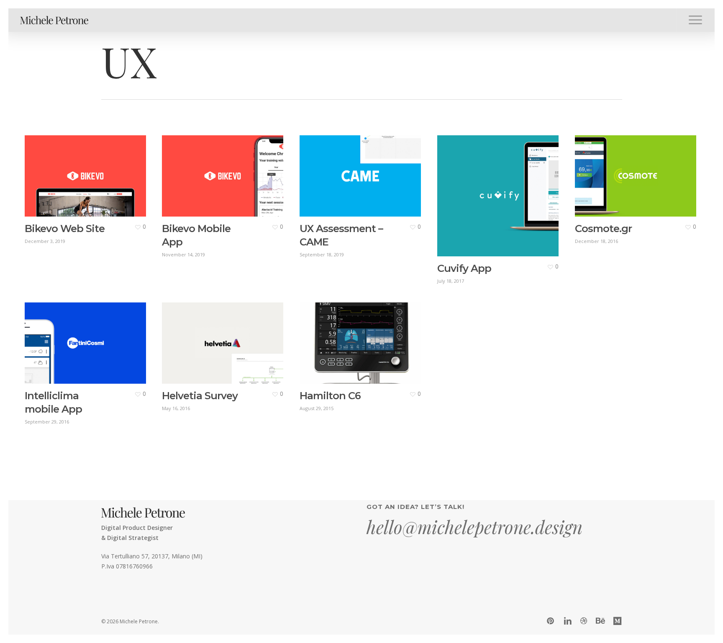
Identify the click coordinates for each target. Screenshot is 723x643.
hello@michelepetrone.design (474, 527)
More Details (87, 169)
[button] (696, 20)
